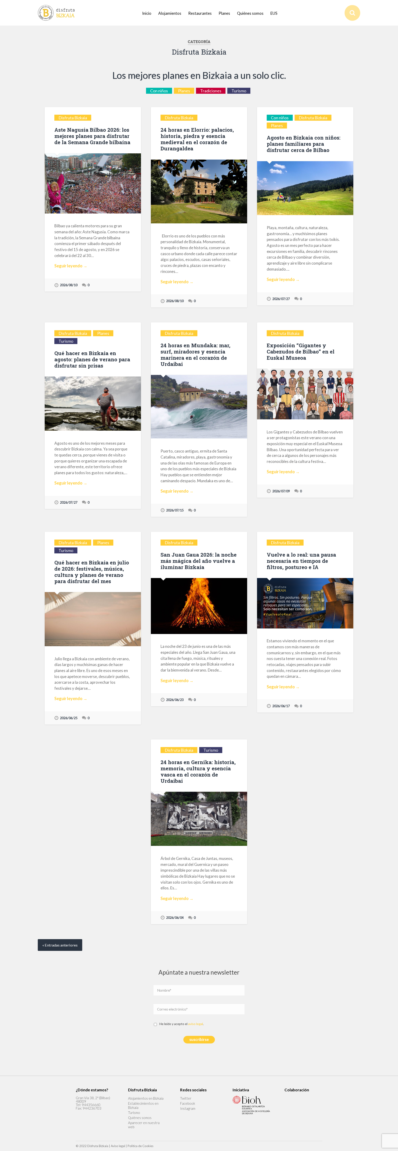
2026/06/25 (68, 718)
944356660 (91, 1105)
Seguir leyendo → (70, 265)
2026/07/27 (281, 299)
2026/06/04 (175, 918)
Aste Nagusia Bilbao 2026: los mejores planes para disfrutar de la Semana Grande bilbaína (92, 136)
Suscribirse (199, 1039)
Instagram (187, 1108)
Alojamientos (169, 13)
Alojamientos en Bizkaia (146, 1098)
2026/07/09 (281, 491)
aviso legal (195, 1024)
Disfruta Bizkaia (73, 117)
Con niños (159, 90)
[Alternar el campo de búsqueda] (352, 13)
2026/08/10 (68, 285)
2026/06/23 (175, 700)
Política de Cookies (140, 1146)
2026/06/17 (281, 706)
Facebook (187, 1103)
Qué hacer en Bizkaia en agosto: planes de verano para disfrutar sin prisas (92, 359)
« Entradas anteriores (60, 945)
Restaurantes (200, 13)
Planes (224, 13)
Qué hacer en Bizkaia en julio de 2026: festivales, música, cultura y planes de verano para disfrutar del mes (91, 571)
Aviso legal (118, 1146)
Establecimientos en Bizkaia (143, 1105)
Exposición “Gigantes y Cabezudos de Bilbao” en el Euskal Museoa (300, 351)
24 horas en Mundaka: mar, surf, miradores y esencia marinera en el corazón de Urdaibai (195, 354)
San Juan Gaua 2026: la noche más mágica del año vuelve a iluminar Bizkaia (199, 560)
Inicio (146, 13)
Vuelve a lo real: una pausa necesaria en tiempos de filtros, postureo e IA (301, 560)
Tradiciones (210, 90)
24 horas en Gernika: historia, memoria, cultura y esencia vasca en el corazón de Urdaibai (198, 771)
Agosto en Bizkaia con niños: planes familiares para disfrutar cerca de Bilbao (303, 143)
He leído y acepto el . (181, 1023)
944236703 (92, 1108)
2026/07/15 (175, 510)
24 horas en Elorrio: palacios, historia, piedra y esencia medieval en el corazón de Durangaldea (197, 139)
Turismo (238, 90)
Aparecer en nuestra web (144, 1125)
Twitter (185, 1098)
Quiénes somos (250, 13)
